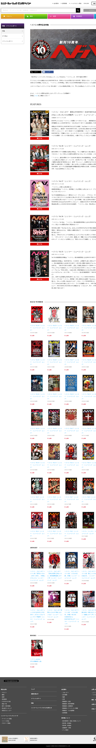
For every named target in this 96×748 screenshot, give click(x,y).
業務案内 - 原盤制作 (67, 706)
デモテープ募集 (6, 723)
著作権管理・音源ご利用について (71, 721)
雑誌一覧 (4, 703)
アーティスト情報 (7, 718)
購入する (39, 138)
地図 (63, 697)
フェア (33, 689)
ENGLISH (86, 3)
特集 (3, 31)
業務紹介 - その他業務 (68, 710)
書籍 (3, 694)
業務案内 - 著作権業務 (68, 703)
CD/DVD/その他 (6, 701)
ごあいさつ (65, 692)
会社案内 (56, 3)
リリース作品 (5, 721)
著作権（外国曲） (67, 723)
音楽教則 (4, 699)
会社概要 (64, 694)
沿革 (63, 699)
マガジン (4, 692)
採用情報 (64, 3)
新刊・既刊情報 (6, 706)
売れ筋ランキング (7, 708)
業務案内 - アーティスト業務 (70, 708)
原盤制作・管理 (66, 727)
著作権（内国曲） (67, 725)
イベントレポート (7, 41)
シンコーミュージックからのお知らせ (41, 707)
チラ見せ (5, 36)
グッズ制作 (65, 730)
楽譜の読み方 (34, 694)
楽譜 (3, 697)
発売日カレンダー (7, 710)
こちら (36, 95)
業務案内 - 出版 (66, 701)
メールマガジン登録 (75, 3)
